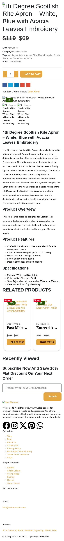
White (29, 58)
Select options (47, 342)
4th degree (13, 55)
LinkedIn (16, 85)
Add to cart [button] (17, 342)
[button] (59, 4)
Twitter (10, 85)
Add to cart (33, 74)
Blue (35, 55)
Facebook (4, 85)
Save (9, 300)
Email (28, 85)
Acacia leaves (25, 55)
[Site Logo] (11, 4)
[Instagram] (15, 425)
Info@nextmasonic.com (14, 507)
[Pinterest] (31, 425)
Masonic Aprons (19, 51)
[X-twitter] (23, 425)
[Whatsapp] (40, 425)
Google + (22, 85)
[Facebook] (6, 425)
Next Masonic (15, 61)
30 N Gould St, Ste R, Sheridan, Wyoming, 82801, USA (29, 530)
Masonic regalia (45, 55)
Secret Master (19, 58)
